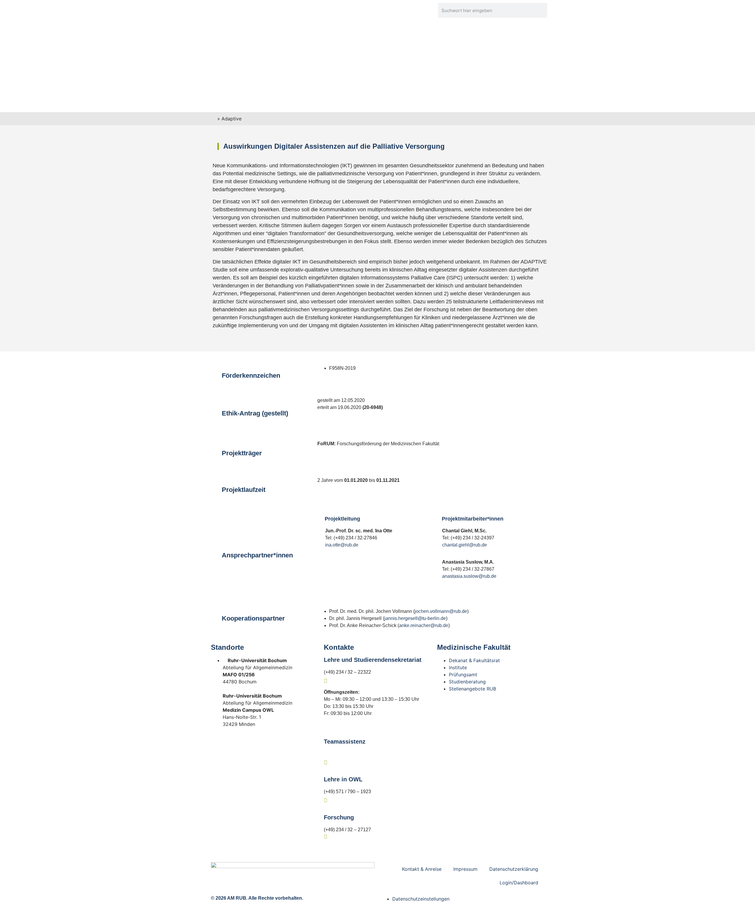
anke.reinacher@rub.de (423, 625)
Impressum (465, 869)
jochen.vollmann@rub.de (441, 611)
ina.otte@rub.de (341, 544)
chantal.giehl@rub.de (464, 544)
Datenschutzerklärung (513, 869)
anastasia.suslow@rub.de (469, 576)
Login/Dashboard (519, 883)
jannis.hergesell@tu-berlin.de (415, 618)
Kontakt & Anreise (421, 869)
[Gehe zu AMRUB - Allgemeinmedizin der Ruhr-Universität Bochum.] (214, 119)
